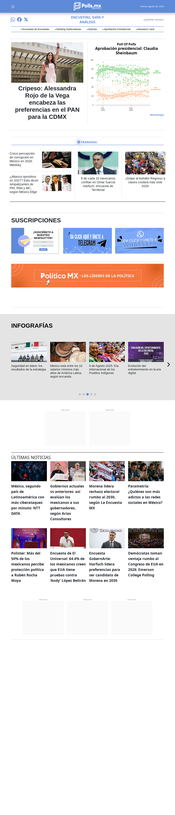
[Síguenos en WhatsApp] (13, 19)
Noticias (92, 29)
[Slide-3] (91, 394)
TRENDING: (89, 142)
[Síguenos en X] (26, 19)
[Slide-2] (87, 394)
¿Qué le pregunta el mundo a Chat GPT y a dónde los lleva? (104, 369)
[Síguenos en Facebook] (19, 19)
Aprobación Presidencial (117, 29)
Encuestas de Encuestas (35, 29)
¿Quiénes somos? (154, 19)
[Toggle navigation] (12, 6)
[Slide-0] (80, 394)
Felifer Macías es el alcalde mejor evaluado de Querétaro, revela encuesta (67, 371)
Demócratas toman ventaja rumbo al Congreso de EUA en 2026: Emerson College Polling (145, 564)
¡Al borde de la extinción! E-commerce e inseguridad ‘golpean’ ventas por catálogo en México (146, 371)
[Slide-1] (83, 394)
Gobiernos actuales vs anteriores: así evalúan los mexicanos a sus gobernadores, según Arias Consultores (67, 502)
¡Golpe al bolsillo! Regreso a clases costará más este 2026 (145, 182)
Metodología (157, 114)
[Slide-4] (95, 394)
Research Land (146, 29)
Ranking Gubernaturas (68, 29)
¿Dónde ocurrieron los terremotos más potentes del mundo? (27, 369)
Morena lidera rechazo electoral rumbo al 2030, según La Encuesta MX (105, 497)
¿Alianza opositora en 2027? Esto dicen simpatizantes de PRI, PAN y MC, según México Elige (24, 184)
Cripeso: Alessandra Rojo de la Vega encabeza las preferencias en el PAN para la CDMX (47, 102)
